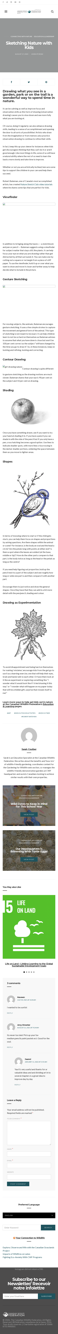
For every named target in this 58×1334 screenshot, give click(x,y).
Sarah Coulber (29, 749)
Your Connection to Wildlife (30, 1238)
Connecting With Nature (21, 36)
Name (9, 1149)
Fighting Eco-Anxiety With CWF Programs (22, 1257)
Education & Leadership (44, 36)
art (9, 713)
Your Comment (13, 1119)
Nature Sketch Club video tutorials (36, 184)
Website (10, 1172)
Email (9, 1161)
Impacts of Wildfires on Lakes (16, 1254)
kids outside (45, 713)
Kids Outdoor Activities (25, 713)
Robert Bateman (29, 717)
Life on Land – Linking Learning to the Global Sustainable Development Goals (29, 964)
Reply (10, 1013)
